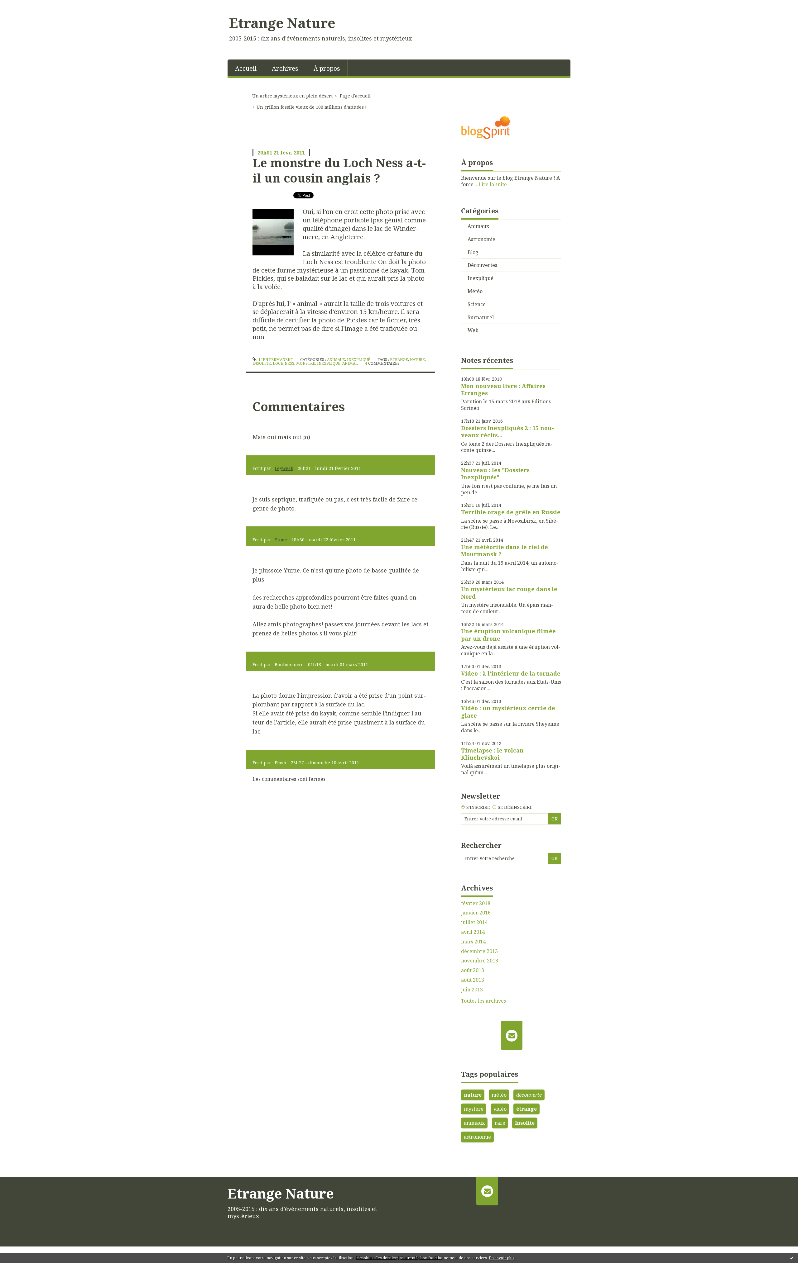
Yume (281, 540)
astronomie (477, 1136)
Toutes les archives (483, 1001)
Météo (475, 291)
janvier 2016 (476, 912)
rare (500, 1122)
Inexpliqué (358, 359)
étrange (526, 1108)
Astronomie (481, 239)
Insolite (525, 1122)
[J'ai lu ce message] (791, 1257)
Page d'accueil (355, 96)
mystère (473, 1108)
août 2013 (472, 970)
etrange (399, 359)
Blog (473, 252)
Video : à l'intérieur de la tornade (510, 673)
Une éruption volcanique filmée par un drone (508, 634)
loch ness (283, 363)
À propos (327, 68)
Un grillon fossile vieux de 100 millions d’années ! (312, 107)
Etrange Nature (282, 22)
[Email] (511, 1035)
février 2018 (475, 903)
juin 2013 (472, 989)
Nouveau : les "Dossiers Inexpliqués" (495, 473)
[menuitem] (246, 67)
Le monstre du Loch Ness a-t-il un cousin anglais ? (339, 170)
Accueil (246, 68)
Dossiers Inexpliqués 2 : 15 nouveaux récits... (507, 431)
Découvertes (482, 265)
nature (417, 359)
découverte (529, 1094)
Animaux (336, 359)
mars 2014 (473, 941)
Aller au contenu (23, 5)
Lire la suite (492, 184)
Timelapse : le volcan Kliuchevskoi (492, 754)
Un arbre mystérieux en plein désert (292, 96)
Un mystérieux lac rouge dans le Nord (509, 592)
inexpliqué (328, 363)
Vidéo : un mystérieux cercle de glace (508, 711)
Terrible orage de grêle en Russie (510, 512)
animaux (474, 1122)
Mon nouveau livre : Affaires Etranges (503, 389)
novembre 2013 (479, 960)
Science (477, 304)
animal (350, 363)
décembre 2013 (479, 951)
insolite (261, 363)
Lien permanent (275, 359)
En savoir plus (501, 1258)
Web (473, 330)
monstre (305, 363)
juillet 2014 (474, 922)
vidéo (500, 1108)
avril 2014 (473, 932)
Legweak (284, 468)
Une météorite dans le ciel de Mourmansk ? (504, 550)
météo (499, 1094)
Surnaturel (481, 317)
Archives (285, 68)
